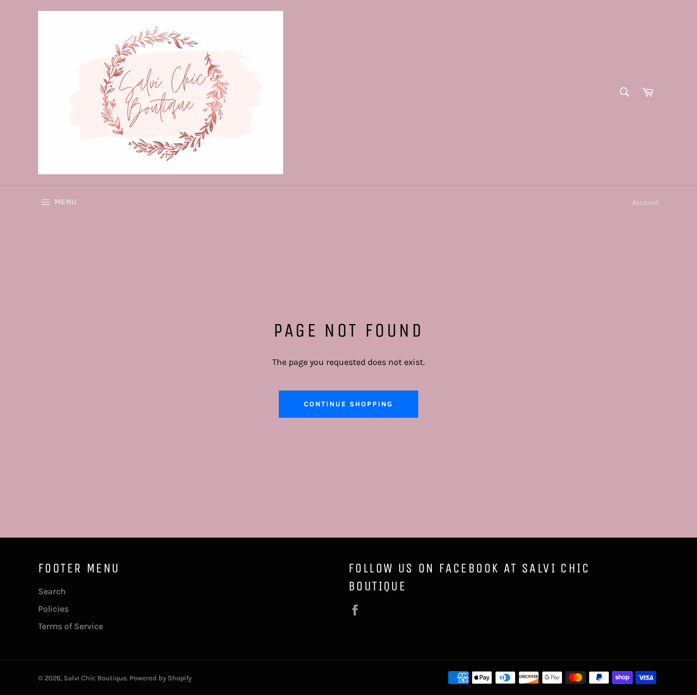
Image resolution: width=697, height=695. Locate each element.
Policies (53, 608)
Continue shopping (348, 404)
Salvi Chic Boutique (95, 678)
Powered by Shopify (161, 678)
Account (645, 202)
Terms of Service (70, 626)
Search (52, 591)
